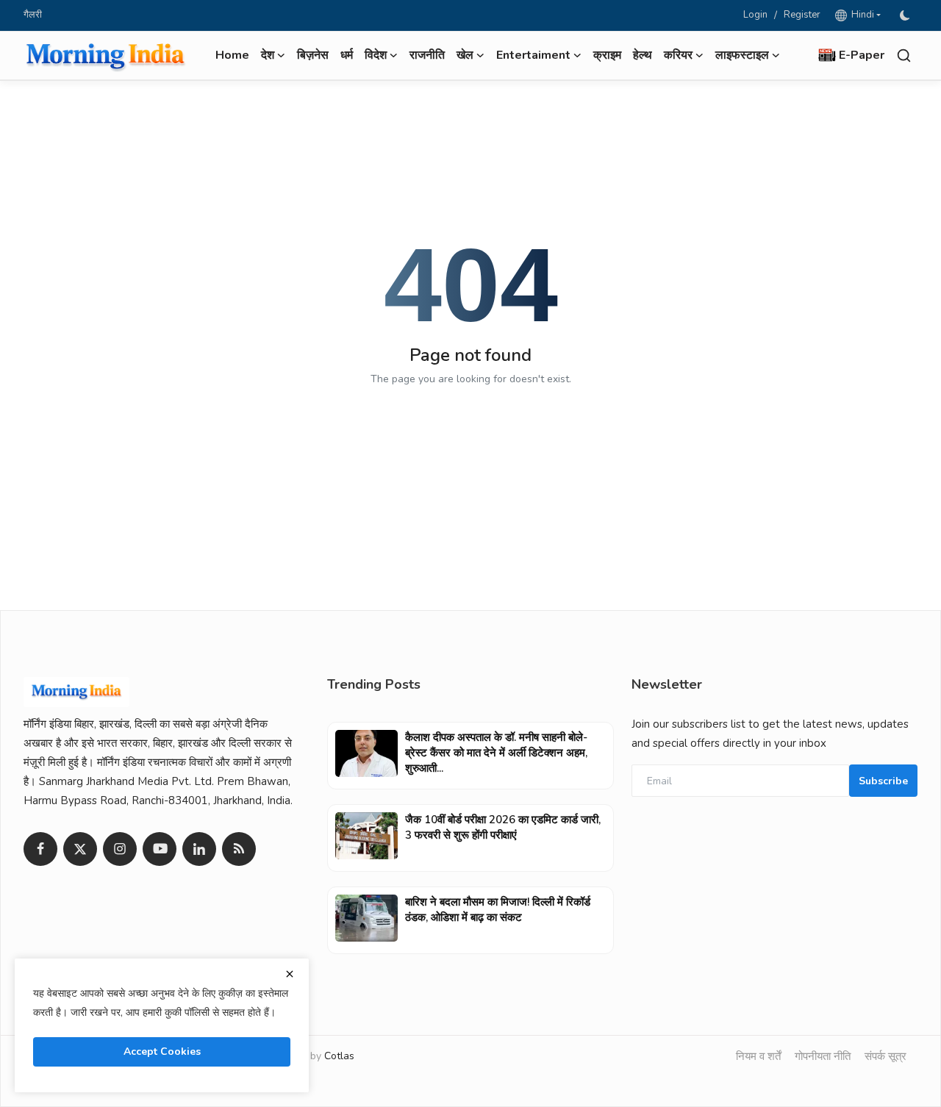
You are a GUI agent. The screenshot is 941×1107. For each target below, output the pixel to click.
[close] (289, 974)
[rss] (239, 849)
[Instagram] (120, 849)
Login (755, 14)
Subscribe (883, 781)
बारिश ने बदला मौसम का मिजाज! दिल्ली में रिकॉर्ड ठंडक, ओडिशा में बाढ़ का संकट (497, 910)
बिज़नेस (313, 55)
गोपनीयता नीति (823, 1056)
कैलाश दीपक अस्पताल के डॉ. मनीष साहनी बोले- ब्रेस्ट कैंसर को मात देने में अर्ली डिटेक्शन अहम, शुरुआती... (496, 752)
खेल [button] (465, 55)
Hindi (860, 14)
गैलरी (33, 14)
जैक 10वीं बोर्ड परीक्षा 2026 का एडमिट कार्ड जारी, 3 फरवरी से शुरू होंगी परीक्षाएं (503, 827)
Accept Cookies (162, 1051)
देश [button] (267, 55)
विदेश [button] (376, 55)
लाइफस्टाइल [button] (742, 55)
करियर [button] (678, 55)
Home (232, 55)
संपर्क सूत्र (885, 1056)
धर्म (346, 55)
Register (802, 14)
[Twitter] (80, 849)
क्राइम (607, 55)
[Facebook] (40, 849)
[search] (903, 55)
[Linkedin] (199, 849)
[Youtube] (159, 849)
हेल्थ (642, 55)
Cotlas (339, 1056)
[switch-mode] (906, 15)
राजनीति (427, 55)
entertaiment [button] (533, 55)
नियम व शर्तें (758, 1056)
